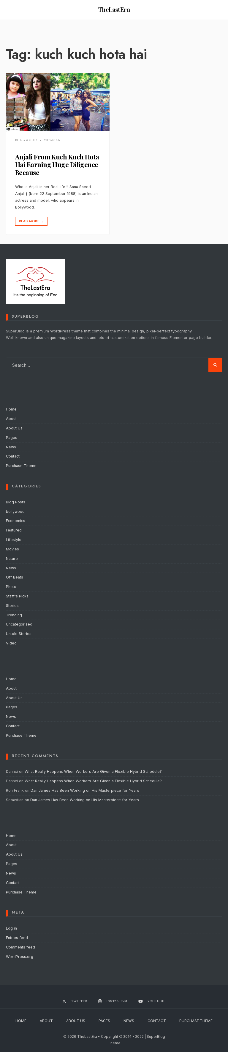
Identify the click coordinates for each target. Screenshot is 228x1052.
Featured (14, 530)
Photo (11, 586)
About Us (14, 428)
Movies (12, 549)
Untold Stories (18, 633)
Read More (31, 221)
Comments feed (20, 947)
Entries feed (17, 937)
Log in (11, 928)
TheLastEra (114, 10)
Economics (15, 520)
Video (11, 643)
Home (11, 409)
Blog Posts (15, 502)
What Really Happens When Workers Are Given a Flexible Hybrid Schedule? (93, 771)
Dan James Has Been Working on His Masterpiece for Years (85, 790)
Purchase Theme (21, 465)
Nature (12, 558)
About (11, 418)
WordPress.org (19, 956)
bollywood (26, 140)
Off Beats (14, 577)
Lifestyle (13, 539)
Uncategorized (19, 624)
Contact (13, 456)
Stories (12, 605)
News (11, 447)
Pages (11, 437)
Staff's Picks (17, 596)
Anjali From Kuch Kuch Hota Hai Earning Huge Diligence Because (57, 164)
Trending (14, 615)
